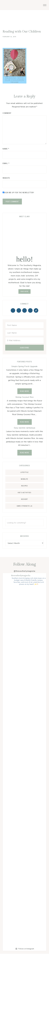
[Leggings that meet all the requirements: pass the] (24, 877)
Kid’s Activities (24, 492)
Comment (7, 113)
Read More (24, 391)
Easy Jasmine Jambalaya (24, 428)
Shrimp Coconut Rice (24, 397)
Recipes (24, 486)
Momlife (24, 479)
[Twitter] (13, 310)
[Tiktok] (36, 310)
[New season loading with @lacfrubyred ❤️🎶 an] (24, 833)
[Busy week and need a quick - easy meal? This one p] (24, 743)
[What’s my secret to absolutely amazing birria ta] (24, 922)
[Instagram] (24, 310)
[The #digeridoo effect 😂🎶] (24, 699)
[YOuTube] (30, 310)
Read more (24, 291)
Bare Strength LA (24, 506)
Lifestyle (24, 472)
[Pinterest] (18, 310)
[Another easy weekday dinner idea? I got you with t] (24, 610)
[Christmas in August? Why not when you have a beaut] (24, 654)
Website (6, 178)
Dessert (24, 499)
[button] (44, 4)
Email (6, 163)
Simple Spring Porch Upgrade (24, 366)
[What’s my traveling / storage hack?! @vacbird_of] (24, 788)
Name (6, 149)
